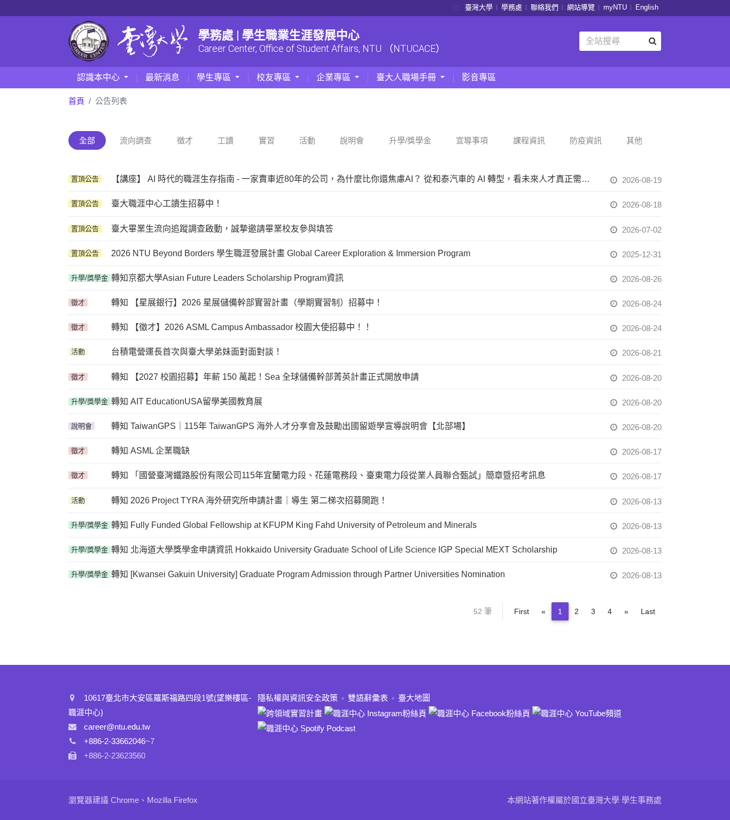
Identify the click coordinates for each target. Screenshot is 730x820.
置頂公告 (85, 179)
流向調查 (136, 140)
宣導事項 (472, 140)
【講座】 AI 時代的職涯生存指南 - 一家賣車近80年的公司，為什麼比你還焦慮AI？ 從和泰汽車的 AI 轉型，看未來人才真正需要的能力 (354, 178)
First (521, 611)
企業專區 (334, 77)
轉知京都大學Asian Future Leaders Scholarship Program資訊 (227, 277)
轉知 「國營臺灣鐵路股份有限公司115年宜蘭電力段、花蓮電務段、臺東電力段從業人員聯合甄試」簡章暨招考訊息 (328, 475)
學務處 (511, 7)
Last (648, 611)
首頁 (76, 100)
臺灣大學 (479, 7)
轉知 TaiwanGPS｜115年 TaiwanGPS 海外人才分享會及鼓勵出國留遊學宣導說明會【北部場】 (290, 426)
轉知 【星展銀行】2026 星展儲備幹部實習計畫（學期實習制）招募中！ (247, 302)
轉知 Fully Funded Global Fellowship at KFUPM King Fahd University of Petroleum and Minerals (294, 525)
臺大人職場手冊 (407, 77)
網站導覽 (581, 7)
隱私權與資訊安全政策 (298, 697)
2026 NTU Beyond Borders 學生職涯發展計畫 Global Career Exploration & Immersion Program (290, 253)
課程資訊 (529, 140)
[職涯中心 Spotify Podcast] (306, 727)
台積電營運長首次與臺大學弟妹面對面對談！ (196, 351)
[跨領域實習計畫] (290, 712)
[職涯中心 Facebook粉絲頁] (479, 712)
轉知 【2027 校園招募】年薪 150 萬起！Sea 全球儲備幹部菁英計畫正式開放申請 (265, 376)
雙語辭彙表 (368, 697)
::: (456, 7)
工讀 (226, 140)
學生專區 (215, 77)
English (646, 7)
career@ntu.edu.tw (117, 726)
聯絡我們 (544, 7)
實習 (267, 140)
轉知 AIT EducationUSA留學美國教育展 (186, 401)
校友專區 (275, 77)
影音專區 (479, 77)
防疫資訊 (586, 140)
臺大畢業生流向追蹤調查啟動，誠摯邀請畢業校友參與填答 (222, 228)
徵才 (185, 140)
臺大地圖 (414, 697)
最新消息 (162, 77)
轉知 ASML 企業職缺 (150, 450)
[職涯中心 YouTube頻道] (577, 712)
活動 (307, 140)
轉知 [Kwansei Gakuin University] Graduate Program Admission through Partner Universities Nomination (308, 574)
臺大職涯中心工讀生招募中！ (166, 203)
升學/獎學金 (410, 140)
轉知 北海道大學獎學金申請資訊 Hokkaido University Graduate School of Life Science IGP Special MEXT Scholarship (334, 549)
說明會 (352, 140)
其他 (634, 140)
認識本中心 (99, 77)
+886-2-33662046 (114, 741)
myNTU (615, 7)
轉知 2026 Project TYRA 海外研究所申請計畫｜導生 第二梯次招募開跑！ (249, 500)
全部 (87, 140)
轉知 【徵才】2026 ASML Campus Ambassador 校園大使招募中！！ (241, 327)
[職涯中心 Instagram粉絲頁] (375, 712)
